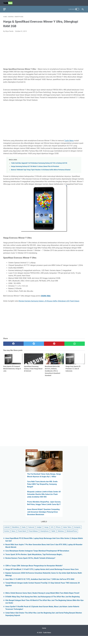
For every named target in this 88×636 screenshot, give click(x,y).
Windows (61, 531)
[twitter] (34, 344)
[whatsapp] (74, 344)
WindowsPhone (72, 531)
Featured (31, 527)
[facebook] (13, 344)
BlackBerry (15, 527)
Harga (46, 527)
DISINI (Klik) (46, 296)
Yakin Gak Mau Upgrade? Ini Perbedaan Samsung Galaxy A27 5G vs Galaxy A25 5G (39, 163)
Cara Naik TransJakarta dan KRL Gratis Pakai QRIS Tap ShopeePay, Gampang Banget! (42, 484)
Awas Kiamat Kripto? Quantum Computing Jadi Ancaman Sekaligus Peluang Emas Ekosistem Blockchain (43, 512)
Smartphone (44, 531)
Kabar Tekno (67, 527)
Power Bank (22, 531)
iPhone (58, 527)
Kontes (6, 531)
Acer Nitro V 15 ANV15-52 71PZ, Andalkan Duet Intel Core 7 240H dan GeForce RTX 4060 (39, 579)
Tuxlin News (69, 141)
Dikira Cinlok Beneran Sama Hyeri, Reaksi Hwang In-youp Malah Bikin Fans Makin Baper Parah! (42, 593)
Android (7, 527)
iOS (52, 527)
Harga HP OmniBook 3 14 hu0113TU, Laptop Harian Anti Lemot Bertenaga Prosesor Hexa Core (42, 569)
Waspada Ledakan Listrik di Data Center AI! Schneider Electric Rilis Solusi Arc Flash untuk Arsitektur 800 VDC (44, 494)
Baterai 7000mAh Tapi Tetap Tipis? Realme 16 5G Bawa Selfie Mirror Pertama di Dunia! (41, 170)
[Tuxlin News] (9, 3)
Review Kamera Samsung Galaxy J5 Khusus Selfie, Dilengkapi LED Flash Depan (49, 301)
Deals (24, 527)
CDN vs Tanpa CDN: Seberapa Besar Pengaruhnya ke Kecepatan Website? (34, 566)
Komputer (77, 527)
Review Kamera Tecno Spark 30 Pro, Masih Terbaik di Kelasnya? (30, 558)
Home (44, 628)
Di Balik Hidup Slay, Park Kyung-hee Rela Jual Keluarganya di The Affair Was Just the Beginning (42, 597)
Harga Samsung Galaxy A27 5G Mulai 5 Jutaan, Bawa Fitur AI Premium (35, 166)
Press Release (33, 531)
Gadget (39, 527)
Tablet (53, 531)
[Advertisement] (44, 50)
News (13, 531)
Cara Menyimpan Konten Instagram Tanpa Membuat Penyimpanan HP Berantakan (37, 551)
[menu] (5, 9)
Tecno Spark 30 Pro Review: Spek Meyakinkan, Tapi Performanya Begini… (34, 554)
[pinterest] (54, 344)
